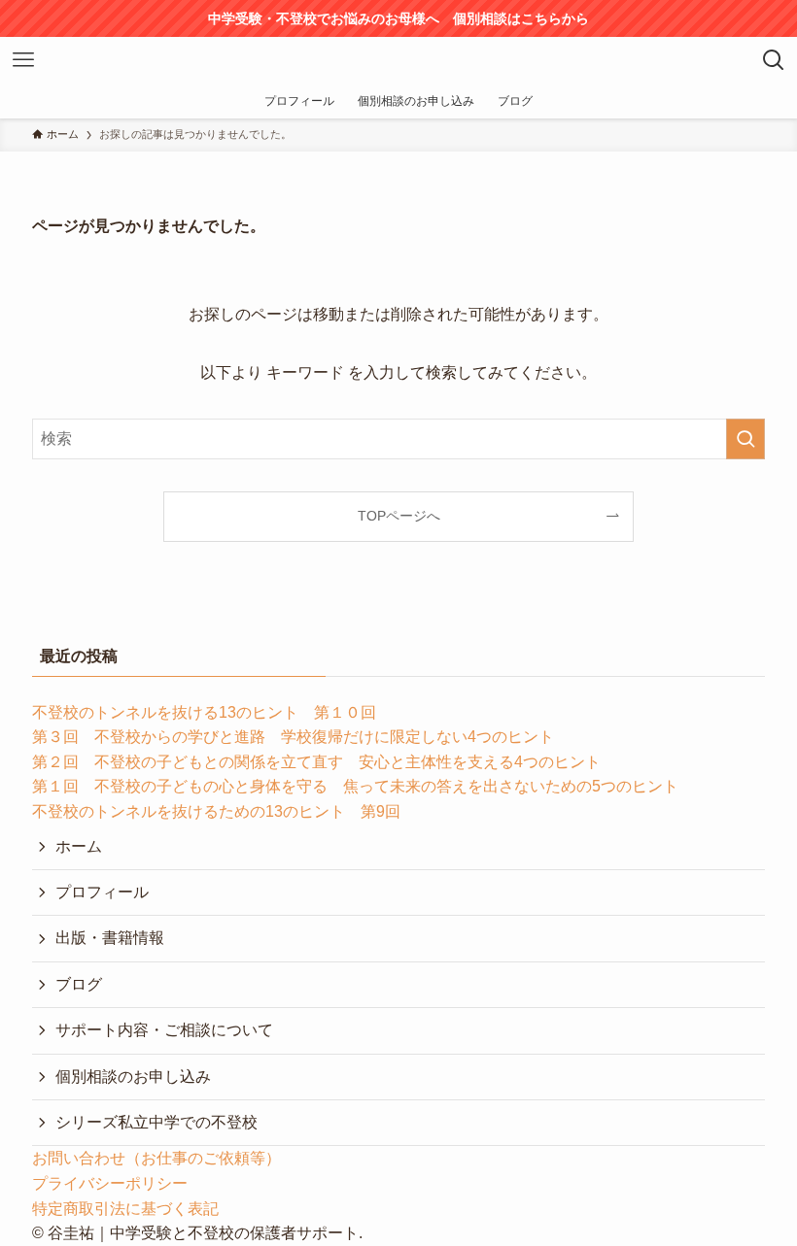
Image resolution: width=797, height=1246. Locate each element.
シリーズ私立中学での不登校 (156, 1122)
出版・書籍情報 (109, 937)
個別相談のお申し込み (133, 1076)
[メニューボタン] (23, 60)
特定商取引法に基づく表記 (125, 1208)
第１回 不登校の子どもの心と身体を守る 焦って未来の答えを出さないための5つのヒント (355, 786)
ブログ (78, 984)
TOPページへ (399, 515)
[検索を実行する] (745, 439)
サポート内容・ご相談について (164, 1030)
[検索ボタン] (773, 60)
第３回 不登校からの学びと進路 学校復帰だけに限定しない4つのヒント (293, 736)
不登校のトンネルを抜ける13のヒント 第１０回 (204, 712)
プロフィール (102, 892)
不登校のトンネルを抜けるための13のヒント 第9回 (216, 811)
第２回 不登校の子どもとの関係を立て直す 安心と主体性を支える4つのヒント (316, 762)
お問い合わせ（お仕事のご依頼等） (156, 1158)
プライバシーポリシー (110, 1183)
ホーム (78, 846)
